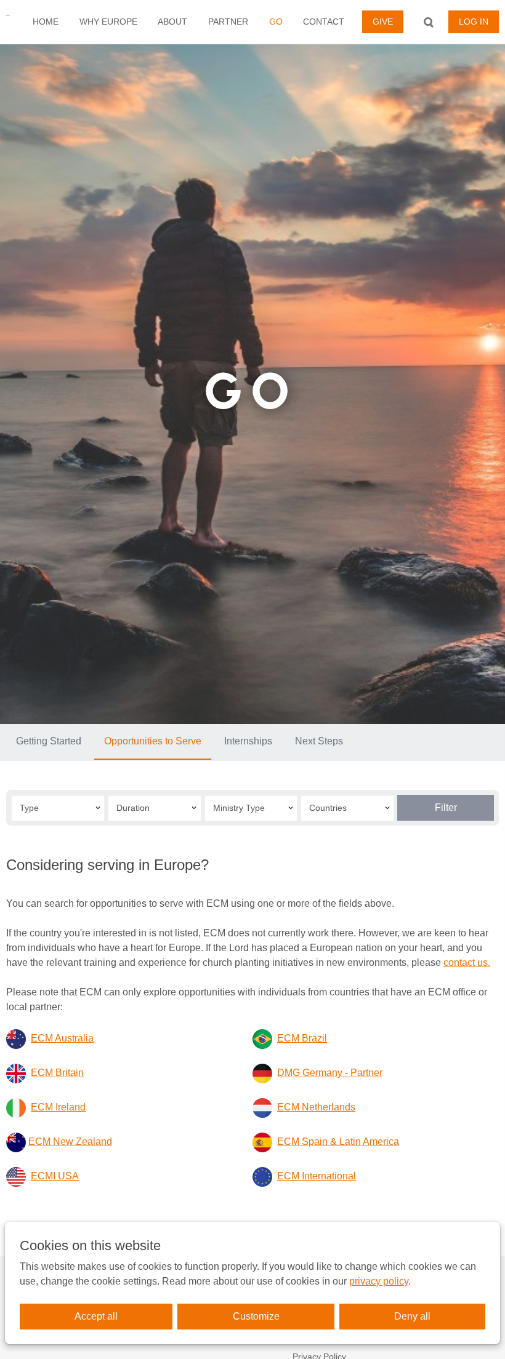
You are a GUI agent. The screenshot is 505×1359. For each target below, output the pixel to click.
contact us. (466, 962)
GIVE (383, 21)
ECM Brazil (302, 1038)
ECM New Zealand (70, 1141)
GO (276, 21)
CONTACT (323, 21)
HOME (46, 21)
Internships (248, 741)
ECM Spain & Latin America (338, 1141)
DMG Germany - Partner (329, 1072)
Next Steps (319, 741)
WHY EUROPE (108, 21)
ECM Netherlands (316, 1107)
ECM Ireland (58, 1107)
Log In (473, 21)
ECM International (316, 1176)
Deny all (412, 1316)
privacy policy (378, 1281)
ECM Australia (62, 1038)
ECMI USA (55, 1176)
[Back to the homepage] (8, 22)
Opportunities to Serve (152, 741)
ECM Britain (57, 1072)
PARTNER (228, 21)
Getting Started (48, 741)
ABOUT (172, 21)
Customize (256, 1316)
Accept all (96, 1316)
